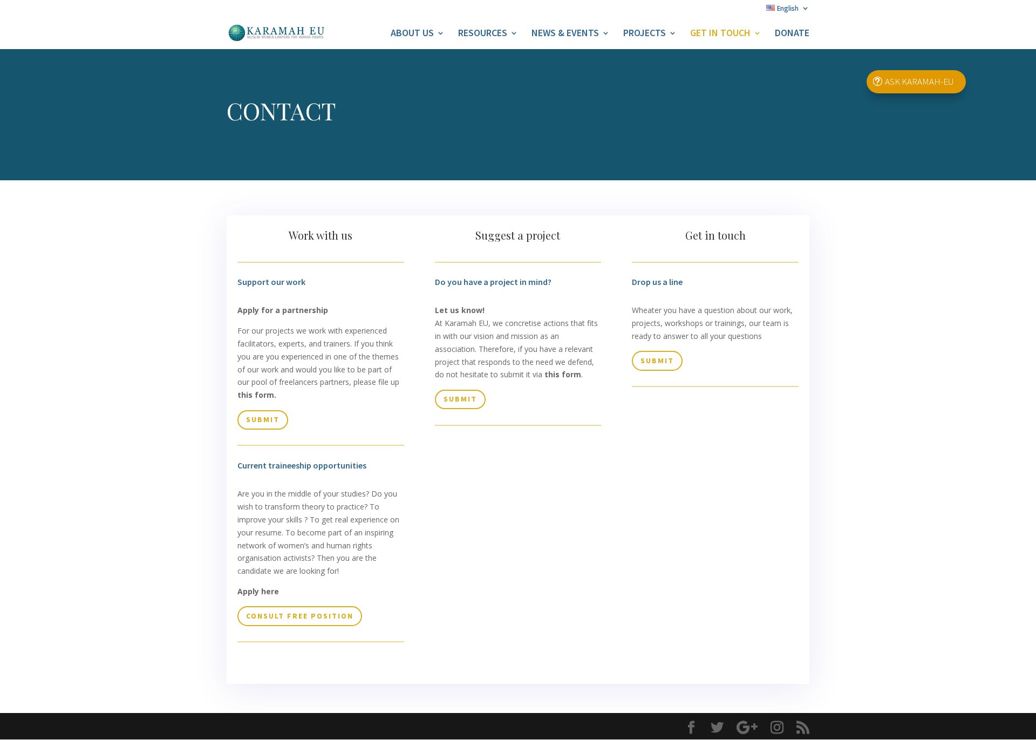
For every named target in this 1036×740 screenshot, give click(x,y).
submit (263, 419)
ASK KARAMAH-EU (919, 81)
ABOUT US (412, 34)
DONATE (792, 34)
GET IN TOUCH (720, 34)
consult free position (299, 616)
